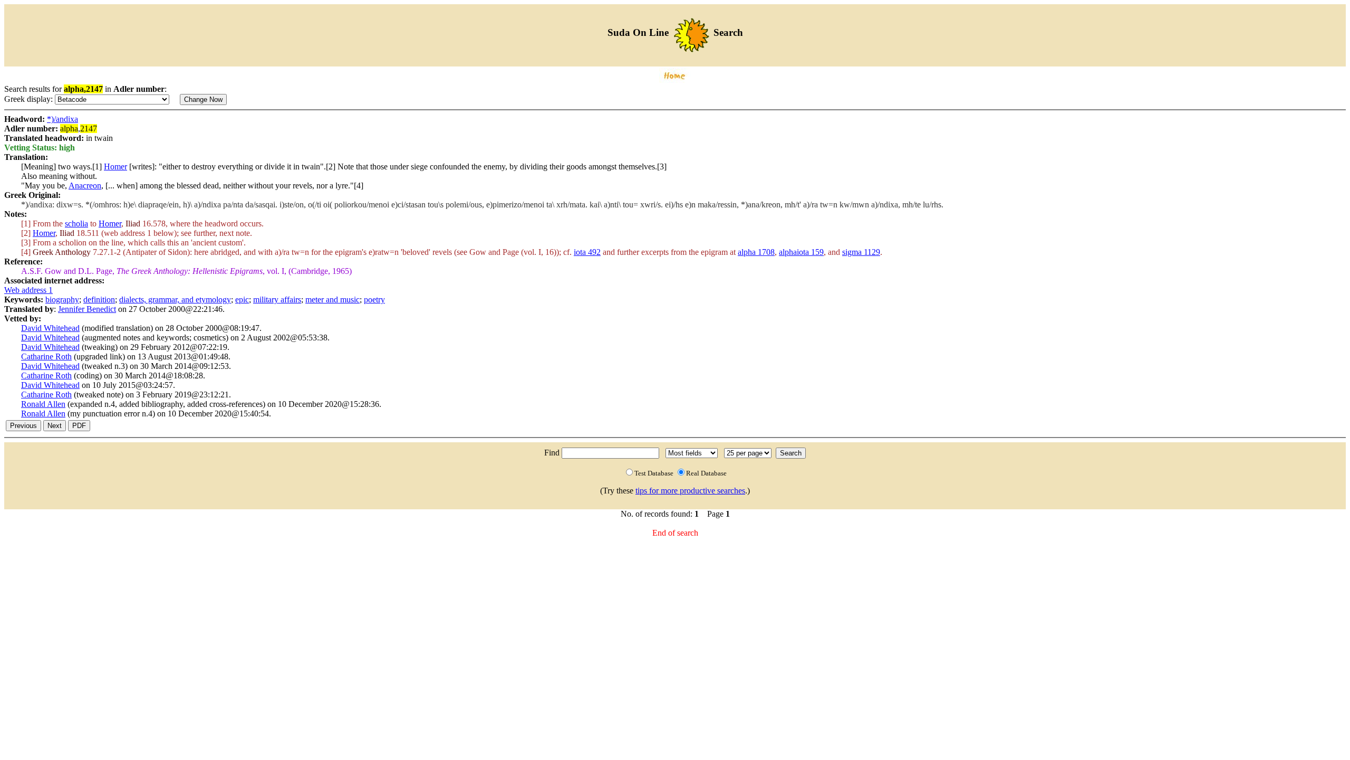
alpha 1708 (756, 252)
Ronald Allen (43, 404)
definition (99, 299)
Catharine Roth (46, 356)
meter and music (332, 299)
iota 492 (587, 252)
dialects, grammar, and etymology (175, 299)
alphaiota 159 (801, 252)
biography (62, 299)
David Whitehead (50, 328)
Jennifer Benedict (87, 309)
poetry (374, 299)
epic (242, 299)
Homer (115, 166)
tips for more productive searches (690, 490)
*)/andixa (62, 119)
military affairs (277, 299)
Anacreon (85, 185)
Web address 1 (28, 290)
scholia (76, 223)
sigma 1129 (861, 252)
